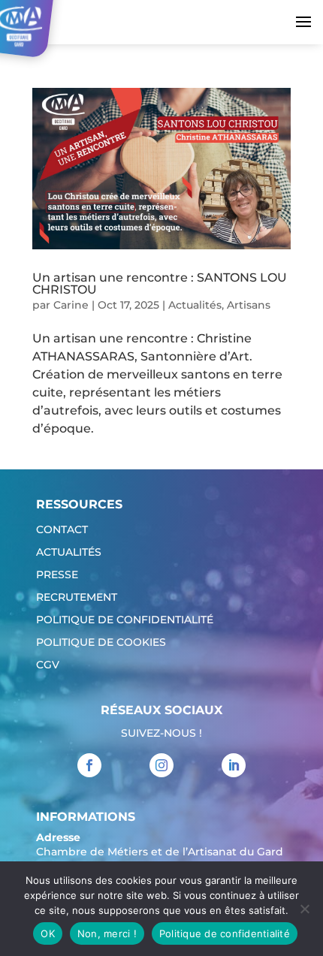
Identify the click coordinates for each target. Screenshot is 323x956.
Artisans (248, 305)
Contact (62, 530)
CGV (47, 665)
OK (48, 933)
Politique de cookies (101, 643)
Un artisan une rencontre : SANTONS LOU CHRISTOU (159, 283)
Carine (71, 305)
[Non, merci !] (304, 908)
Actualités (195, 305)
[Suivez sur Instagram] (161, 765)
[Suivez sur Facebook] (89, 765)
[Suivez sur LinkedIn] (234, 765)
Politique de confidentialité (124, 620)
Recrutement (76, 598)
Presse (57, 575)
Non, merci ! (107, 933)
